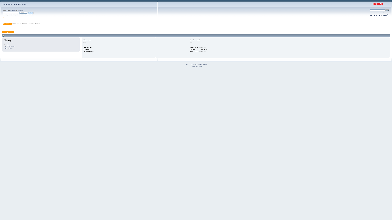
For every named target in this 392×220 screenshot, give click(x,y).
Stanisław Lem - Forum (14, 4)
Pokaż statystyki (8, 48)
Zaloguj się (13, 10)
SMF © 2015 (196, 64)
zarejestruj (20, 10)
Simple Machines (203, 64)
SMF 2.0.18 (189, 64)
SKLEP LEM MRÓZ (379, 15)
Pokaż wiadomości (9, 46)
